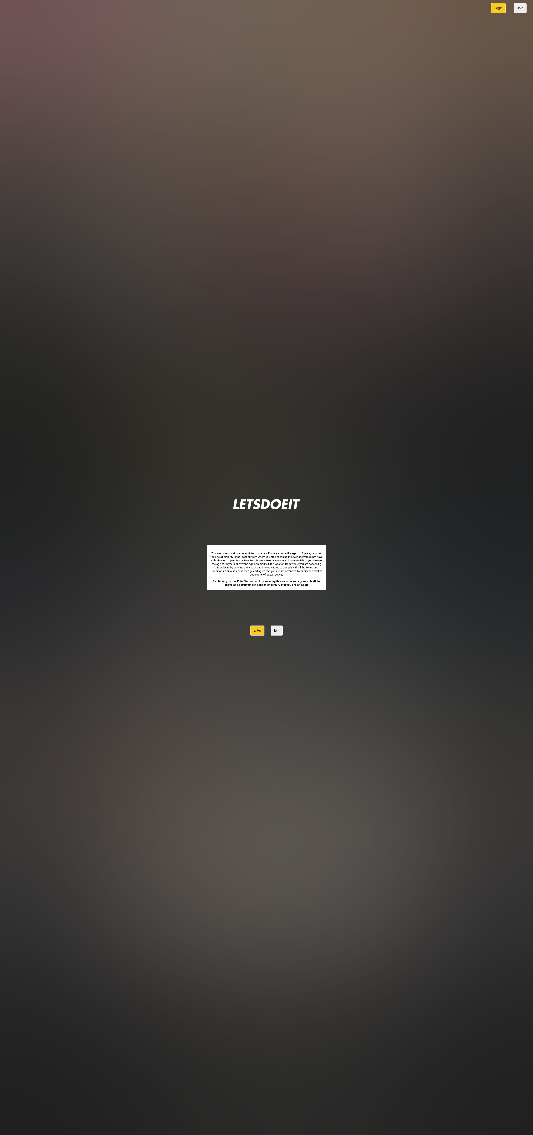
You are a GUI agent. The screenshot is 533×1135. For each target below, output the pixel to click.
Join (520, 8)
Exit (276, 630)
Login (498, 8)
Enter (257, 630)
